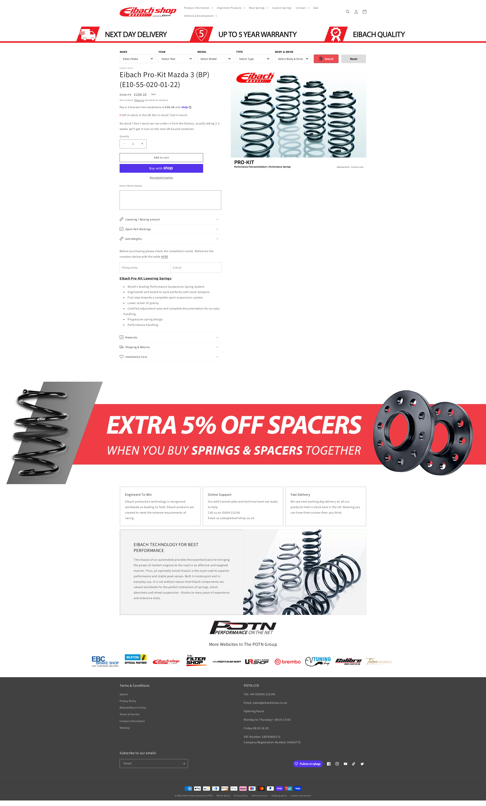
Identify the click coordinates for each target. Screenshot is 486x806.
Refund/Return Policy (133, 707)
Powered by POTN (204, 795)
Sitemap (125, 727)
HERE (164, 256)
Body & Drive (284, 52)
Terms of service (259, 795)
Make (123, 52)
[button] (198, 8)
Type (239, 52)
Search (124, 694)
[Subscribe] (183, 763)
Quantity (124, 136)
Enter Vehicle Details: (131, 185)
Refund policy (223, 795)
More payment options (161, 177)
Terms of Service (130, 714)
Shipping (139, 100)
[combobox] (138, 59)
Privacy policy (241, 795)
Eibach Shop (188, 795)
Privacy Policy (128, 701)
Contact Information (132, 721)
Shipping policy (279, 795)
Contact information (301, 795)
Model (202, 52)
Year (162, 52)
